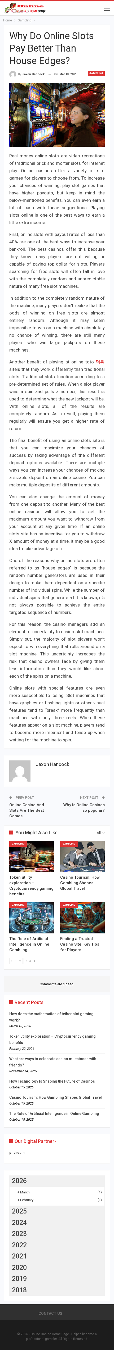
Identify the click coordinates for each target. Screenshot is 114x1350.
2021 (19, 1256)
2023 (19, 1234)
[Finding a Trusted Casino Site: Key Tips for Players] (82, 917)
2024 (19, 1222)
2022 (19, 1245)
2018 (19, 1290)
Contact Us (50, 1313)
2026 (19, 1181)
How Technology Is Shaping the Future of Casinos (52, 1081)
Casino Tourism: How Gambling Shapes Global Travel (55, 1097)
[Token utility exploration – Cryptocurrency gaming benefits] (31, 856)
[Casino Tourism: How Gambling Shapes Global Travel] (82, 856)
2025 (19, 1211)
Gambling (96, 73)
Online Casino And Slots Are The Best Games (26, 810)
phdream (17, 1153)
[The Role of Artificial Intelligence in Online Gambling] (31, 917)
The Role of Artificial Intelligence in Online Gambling (54, 1113)
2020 (19, 1267)
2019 (19, 1279)
